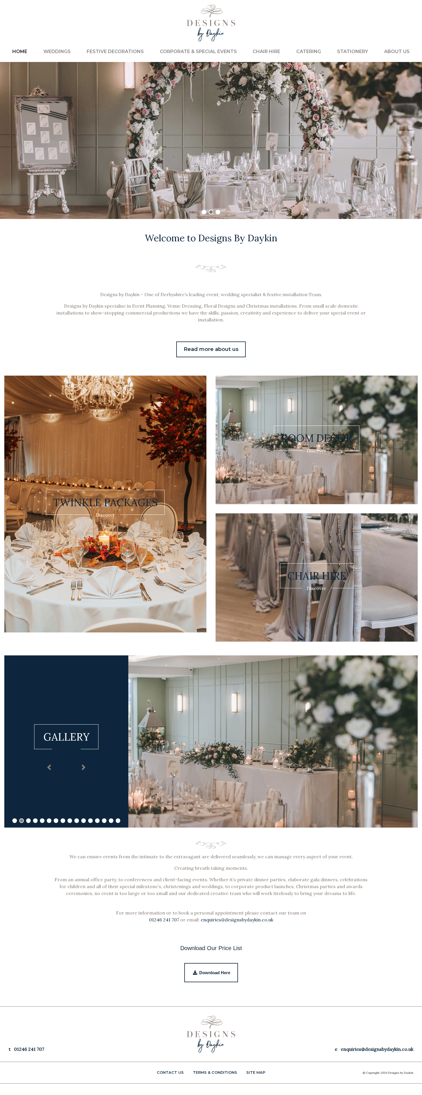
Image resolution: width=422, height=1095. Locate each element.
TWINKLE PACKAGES (105, 502)
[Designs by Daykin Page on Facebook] (406, 12)
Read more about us (211, 349)
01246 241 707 (164, 920)
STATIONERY (352, 51)
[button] (49, 767)
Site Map (255, 1072)
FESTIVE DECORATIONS (115, 51)
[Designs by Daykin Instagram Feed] (411, 12)
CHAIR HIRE (266, 51)
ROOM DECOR (316, 438)
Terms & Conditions (215, 1072)
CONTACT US (170, 1072)
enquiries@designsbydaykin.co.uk (237, 920)
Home (19, 51)
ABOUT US (397, 51)
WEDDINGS (57, 51)
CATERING (308, 51)
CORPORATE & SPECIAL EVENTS (198, 51)
